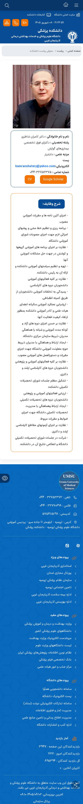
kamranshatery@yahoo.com (35, 166)
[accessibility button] (5, 478)
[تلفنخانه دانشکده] (16, 22)
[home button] (65, 5)
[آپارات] (76, 545)
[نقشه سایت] (7, 22)
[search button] (7, 5)
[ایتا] (65, 545)
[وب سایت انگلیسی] (25, 22)
